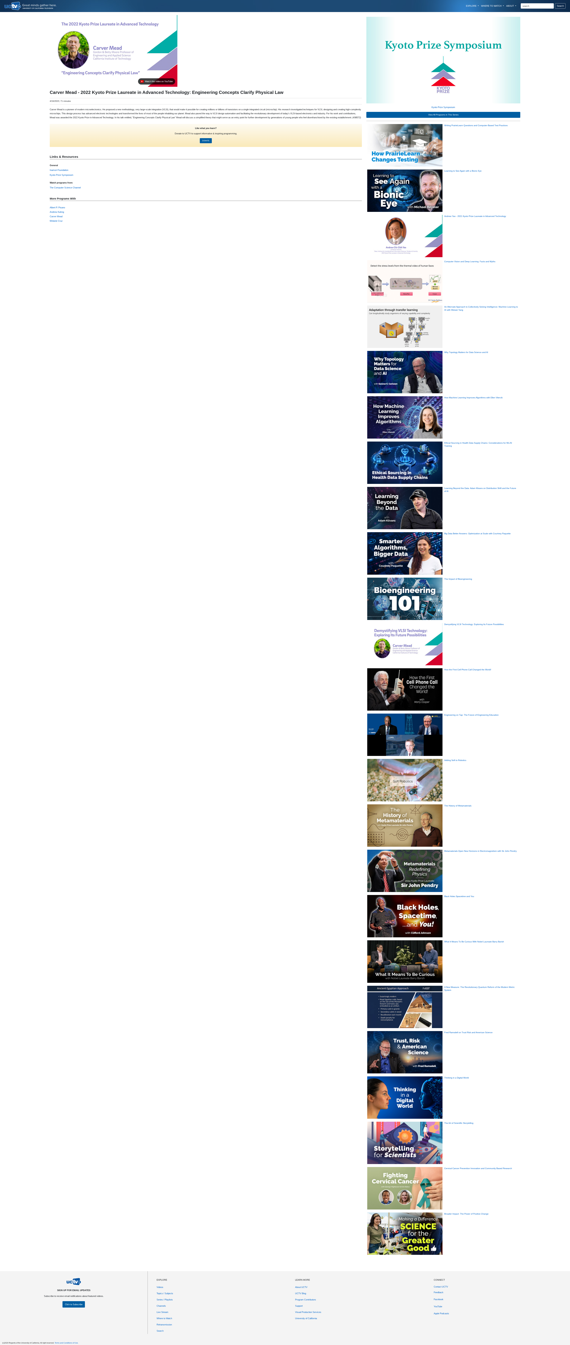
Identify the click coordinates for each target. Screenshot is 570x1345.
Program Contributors (305, 1299)
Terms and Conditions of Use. (66, 1343)
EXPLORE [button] (471, 6)
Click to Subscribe (74, 1304)
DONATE (205, 141)
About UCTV (301, 1287)
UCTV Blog (300, 1293)
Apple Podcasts (441, 1313)
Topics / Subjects (165, 1293)
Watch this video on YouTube (156, 82)
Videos (160, 1287)
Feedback (438, 1292)
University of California (306, 1318)
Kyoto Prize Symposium (443, 107)
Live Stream (162, 1312)
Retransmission (164, 1324)
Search (560, 6)
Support (299, 1306)
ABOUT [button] (510, 6)
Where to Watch (164, 1318)
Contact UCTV (441, 1286)
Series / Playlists (165, 1299)
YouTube (438, 1306)
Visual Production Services (308, 1312)
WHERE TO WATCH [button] (491, 6)
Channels (161, 1306)
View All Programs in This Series (443, 115)
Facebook (438, 1299)
